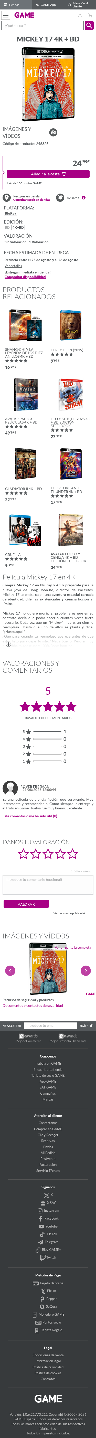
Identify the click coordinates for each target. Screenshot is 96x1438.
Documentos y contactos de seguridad (33, 1005)
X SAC (51, 1203)
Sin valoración (16, 242)
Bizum (51, 1291)
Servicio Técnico (48, 1171)
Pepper (51, 1299)
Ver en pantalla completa (73, 947)
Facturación (48, 1164)
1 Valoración (39, 242)
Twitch (51, 1257)
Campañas (48, 1093)
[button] (89, 25)
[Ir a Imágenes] (53, 132)
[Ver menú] (5, 15)
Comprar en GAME (48, 1129)
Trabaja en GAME (48, 1063)
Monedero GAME (51, 1314)
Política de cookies (48, 1373)
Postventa (48, 1159)
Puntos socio (51, 1322)
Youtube (51, 1226)
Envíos (48, 1147)
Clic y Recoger (48, 1135)
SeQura (51, 1306)
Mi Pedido (48, 1153)
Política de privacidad (48, 1367)
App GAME (48, 1081)
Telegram (51, 1242)
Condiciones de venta (48, 1355)
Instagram (51, 1210)
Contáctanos (48, 1123)
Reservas (48, 1141)
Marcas (48, 1099)
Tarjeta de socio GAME (48, 1075)
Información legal (48, 1361)
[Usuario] (79, 15)
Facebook (51, 1218)
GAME (24, 15)
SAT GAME (48, 1087)
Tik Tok (51, 1234)
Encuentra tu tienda (48, 1069)
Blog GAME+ (51, 1249)
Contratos (48, 1379)
